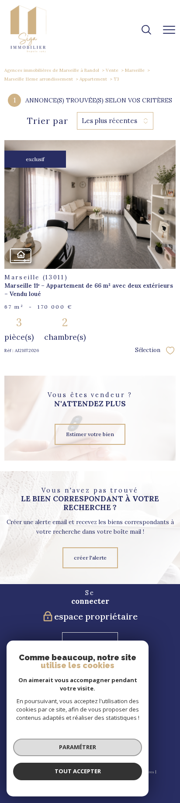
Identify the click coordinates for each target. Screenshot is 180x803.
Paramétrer (77, 747)
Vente (112, 70)
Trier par (47, 121)
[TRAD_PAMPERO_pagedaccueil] (28, 50)
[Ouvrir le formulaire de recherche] (146, 30)
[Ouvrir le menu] (169, 30)
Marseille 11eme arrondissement (38, 79)
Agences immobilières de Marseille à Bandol (51, 70)
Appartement (93, 79)
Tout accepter (78, 771)
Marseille (135, 70)
